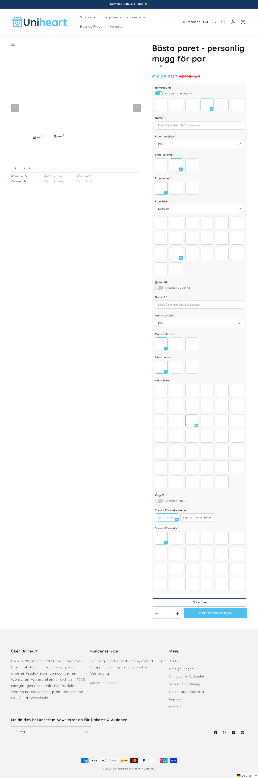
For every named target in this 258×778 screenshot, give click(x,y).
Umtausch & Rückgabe (186, 676)
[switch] (159, 93)
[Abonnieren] (86, 732)
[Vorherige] (15, 108)
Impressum (177, 699)
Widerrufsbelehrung (184, 684)
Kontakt (175, 707)
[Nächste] (137, 108)
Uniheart (118, 768)
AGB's (173, 661)
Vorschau (199, 602)
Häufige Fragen (181, 669)
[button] (111, 17)
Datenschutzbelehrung (186, 692)
